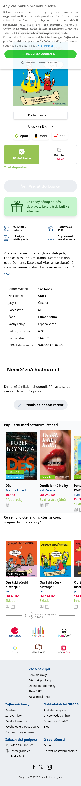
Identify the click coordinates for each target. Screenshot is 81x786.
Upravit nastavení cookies (60, 751)
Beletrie (10, 710)
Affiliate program (55, 710)
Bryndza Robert (16, 490)
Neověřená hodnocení (33, 369)
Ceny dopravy (38, 675)
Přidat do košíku (44, 186)
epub (24, 136)
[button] (40, 62)
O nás (47, 745)
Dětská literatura (16, 721)
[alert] (40, 34)
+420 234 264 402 (22, 745)
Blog (47, 726)
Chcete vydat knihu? (57, 715)
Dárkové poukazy (40, 680)
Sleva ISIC (35, 691)
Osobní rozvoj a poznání (21, 732)
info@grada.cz (20, 751)
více (7, 273)
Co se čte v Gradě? (56, 721)
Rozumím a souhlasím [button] (40, 54)
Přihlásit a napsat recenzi (44, 405)
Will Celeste (47, 490)
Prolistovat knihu (40, 115)
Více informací (45, 45)
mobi (43, 136)
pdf (62, 136)
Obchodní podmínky (42, 686)
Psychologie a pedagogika (22, 726)
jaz (7, 591)
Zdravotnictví (13, 715)
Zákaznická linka (39, 697)
